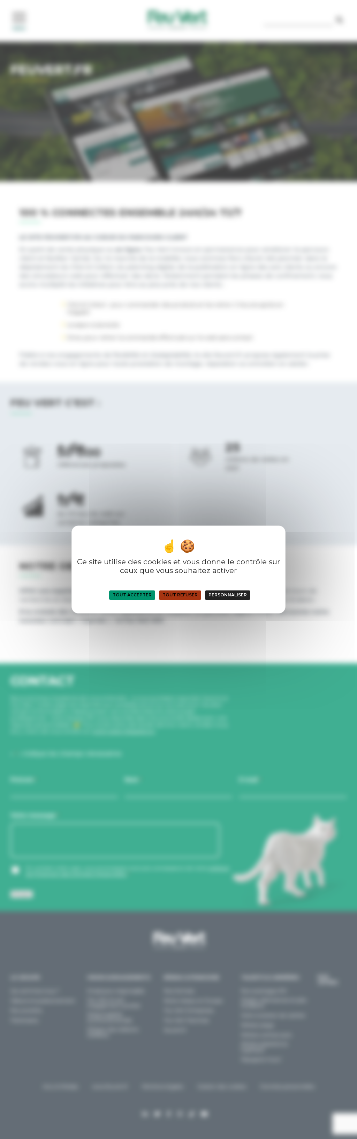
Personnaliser (227, 594)
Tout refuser (180, 594)
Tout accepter (132, 594)
